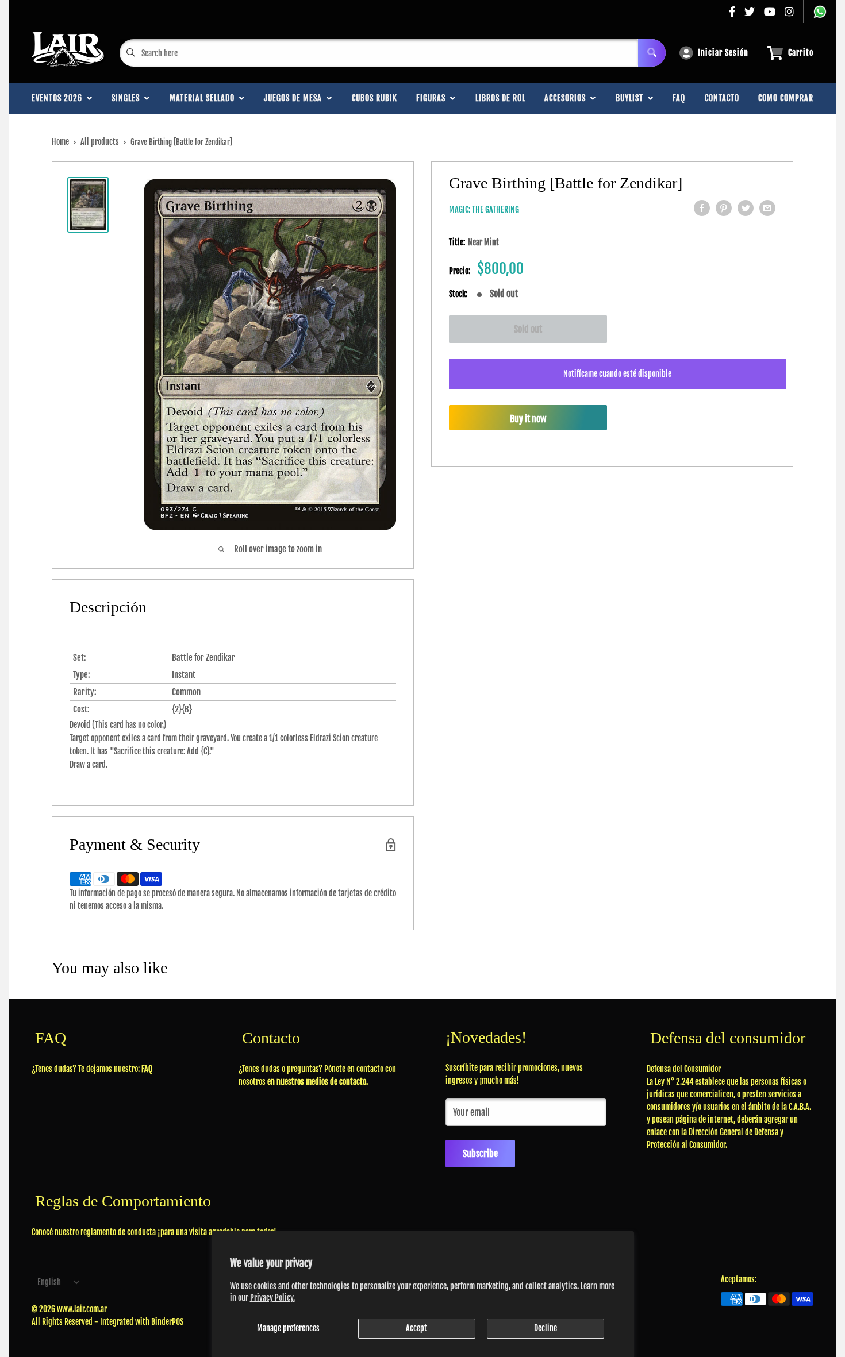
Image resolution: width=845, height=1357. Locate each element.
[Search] (652, 53)
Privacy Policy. (272, 1297)
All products (99, 142)
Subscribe (480, 1153)
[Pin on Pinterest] (724, 208)
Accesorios (567, 98)
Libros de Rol (500, 98)
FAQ (679, 98)
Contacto (722, 98)
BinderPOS (167, 1322)
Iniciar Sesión (723, 52)
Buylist (632, 98)
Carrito (800, 52)
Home (60, 142)
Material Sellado (204, 98)
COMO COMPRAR (785, 98)
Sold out (528, 329)
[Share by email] (767, 208)
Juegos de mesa (295, 98)
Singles (128, 98)
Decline (545, 1328)
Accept (416, 1328)
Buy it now (528, 419)
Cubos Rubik (374, 98)
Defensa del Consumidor (684, 1069)
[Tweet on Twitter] (746, 208)
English (49, 1282)
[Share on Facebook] (702, 208)
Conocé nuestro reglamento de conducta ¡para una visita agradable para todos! (154, 1232)
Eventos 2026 (59, 98)
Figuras (433, 98)
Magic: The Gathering (484, 209)
